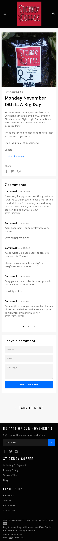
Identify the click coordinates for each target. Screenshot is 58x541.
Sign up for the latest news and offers (24, 435)
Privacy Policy (10, 470)
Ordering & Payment (14, 465)
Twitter (7, 500)
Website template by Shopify (39, 520)
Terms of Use (10, 475)
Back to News (30, 408)
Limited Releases (14, 156)
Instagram (9, 505)
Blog (5, 480)
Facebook (8, 495)
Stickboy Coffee (18, 520)
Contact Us (9, 510)
